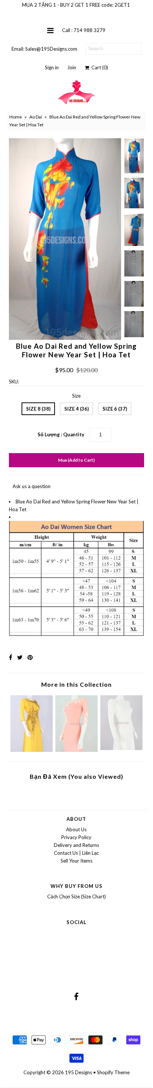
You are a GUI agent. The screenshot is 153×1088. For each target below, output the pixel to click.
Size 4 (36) (76, 409)
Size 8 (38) (38, 409)
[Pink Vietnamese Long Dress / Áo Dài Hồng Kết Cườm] (76, 750)
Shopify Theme (113, 1072)
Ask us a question (32, 486)
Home (15, 117)
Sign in (52, 67)
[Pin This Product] (30, 657)
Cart (98, 67)
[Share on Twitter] (20, 657)
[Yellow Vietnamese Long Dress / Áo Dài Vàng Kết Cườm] (31, 750)
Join (71, 67)
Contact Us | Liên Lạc (76, 853)
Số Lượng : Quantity (61, 434)
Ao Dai (35, 117)
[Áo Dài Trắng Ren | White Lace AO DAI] (121, 748)
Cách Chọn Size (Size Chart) (76, 896)
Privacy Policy (76, 837)
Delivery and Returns (76, 845)
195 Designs (78, 1072)
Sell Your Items (76, 861)
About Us (76, 829)
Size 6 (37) (114, 409)
